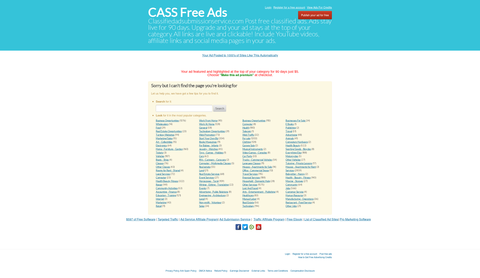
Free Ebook (294, 219)
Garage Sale (248, 145)
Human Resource (294, 195)
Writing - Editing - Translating (214, 184)
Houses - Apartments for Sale (257, 167)
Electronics (161, 145)
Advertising (291, 134)
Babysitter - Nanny (295, 174)
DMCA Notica (205, 270)
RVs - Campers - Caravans (212, 159)
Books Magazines (208, 142)
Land (201, 170)
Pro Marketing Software (355, 219)
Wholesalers (162, 124)
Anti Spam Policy (188, 270)
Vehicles (160, 156)
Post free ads (326, 253)
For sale (246, 138)
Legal (202, 199)
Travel (289, 131)
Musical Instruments (252, 149)
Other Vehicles (293, 159)
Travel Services (250, 174)
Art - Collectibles (164, 142)
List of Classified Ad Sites (321, 219)
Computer (247, 124)
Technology (248, 206)
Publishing (291, 127)
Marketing (161, 202)
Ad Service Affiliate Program (199, 219)
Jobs (288, 188)
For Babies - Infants (208, 145)
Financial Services (251, 177)
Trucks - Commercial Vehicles (257, 159)
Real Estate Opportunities (169, 131)
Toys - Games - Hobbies (211, 152)
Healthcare (248, 195)
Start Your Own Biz (208, 138)
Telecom (246, 131)
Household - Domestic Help (256, 181)
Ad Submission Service (234, 219)
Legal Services (163, 174)
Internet (160, 199)
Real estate (205, 167)
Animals (290, 138)
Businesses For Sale (296, 120)
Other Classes (163, 167)
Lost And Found (250, 188)
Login (268, 7)
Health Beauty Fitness (167, 181)
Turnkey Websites (165, 134)
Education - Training (166, 195)
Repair (159, 184)
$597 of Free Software (140, 219)
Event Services (206, 177)
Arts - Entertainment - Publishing (258, 191)
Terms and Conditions (278, 270)
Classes (160, 163)
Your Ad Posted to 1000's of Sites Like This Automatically (240, 55)
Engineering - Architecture (212, 195)
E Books (290, 124)
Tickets (159, 152)
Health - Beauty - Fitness (298, 177)
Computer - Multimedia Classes (215, 163)
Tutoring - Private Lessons (299, 163)
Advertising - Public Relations (213, 191)
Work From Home (208, 120)
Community (292, 184)
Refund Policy (220, 270)
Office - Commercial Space (255, 170)
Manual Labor (249, 199)
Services (290, 170)
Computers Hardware (297, 142)
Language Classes (251, 163)
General (203, 127)
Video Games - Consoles (254, 152)
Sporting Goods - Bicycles (298, 149)
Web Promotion (207, 134)
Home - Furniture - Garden (169, 149)
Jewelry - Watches (208, 149)
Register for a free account (289, 7)
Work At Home (206, 124)
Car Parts (247, 156)
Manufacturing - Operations (300, 199)
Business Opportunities (167, 120)
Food (158, 127)
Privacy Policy (172, 270)
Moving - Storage (294, 181)
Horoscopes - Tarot (209, 181)
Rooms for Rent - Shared (168, 170)
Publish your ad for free (315, 15)
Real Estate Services (209, 174)
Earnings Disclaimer (239, 270)
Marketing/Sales (164, 138)
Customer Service (295, 191)
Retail (159, 206)
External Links (258, 270)
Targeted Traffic (168, 219)
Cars (201, 156)
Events (202, 188)
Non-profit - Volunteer (210, 202)
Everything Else (293, 152)
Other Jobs (291, 206)
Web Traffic (248, 134)
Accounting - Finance (166, 191)
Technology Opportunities (212, 131)
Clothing (246, 142)
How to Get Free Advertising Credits (315, 257)
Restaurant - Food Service (298, 202)
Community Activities (167, 188)
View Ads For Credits (319, 7)
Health (245, 127)
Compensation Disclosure (302, 270)
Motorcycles (292, 156)
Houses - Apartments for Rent (301, 167)
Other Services (249, 184)
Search (219, 108)
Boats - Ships (162, 159)
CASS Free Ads (187, 12)
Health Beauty (293, 145)
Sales (201, 206)
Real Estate (248, 202)
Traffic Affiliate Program (269, 219)
